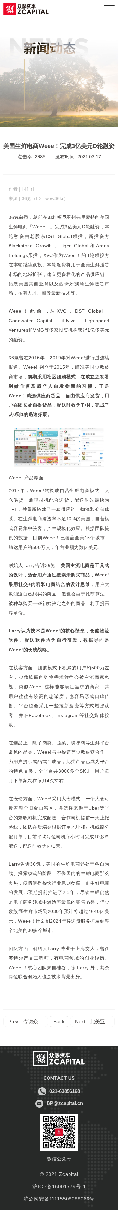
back (59, 1021)
